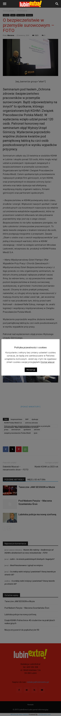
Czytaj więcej (47, 362)
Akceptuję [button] (30, 370)
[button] (4, 4)
